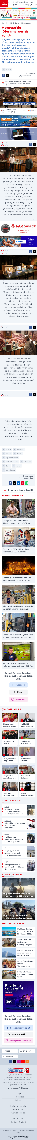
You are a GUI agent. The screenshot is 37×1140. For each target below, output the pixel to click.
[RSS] (27, 1061)
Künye (18, 1093)
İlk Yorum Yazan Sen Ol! (20, 490)
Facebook (20, 685)
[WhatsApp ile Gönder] (26, 483)
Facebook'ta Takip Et (20, 1028)
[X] (14, 1061)
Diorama (28, 462)
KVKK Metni (18, 1118)
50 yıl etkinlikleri (12, 462)
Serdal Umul (10, 470)
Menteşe (20, 449)
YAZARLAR (9, 1056)
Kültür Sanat (14, 23)
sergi (8, 466)
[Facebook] (10, 1061)
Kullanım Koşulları (18, 1106)
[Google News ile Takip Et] (31, 110)
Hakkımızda (18, 1097)
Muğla (8, 70)
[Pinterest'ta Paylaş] (22, 483)
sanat (19, 453)
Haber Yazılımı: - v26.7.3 (18, 1137)
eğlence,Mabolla (12, 458)
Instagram (20, 699)
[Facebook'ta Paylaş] (3, 75)
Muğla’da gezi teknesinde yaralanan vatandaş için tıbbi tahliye (21, 3)
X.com (20, 692)
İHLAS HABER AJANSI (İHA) (11, 111)
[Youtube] (23, 1061)
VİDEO (7, 1051)
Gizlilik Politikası (18, 1109)
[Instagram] (19, 1061)
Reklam (18, 1100)
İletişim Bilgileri (18, 1122)
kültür (8, 453)
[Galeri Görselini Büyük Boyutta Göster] (18, 159)
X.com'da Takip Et (20, 1034)
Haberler (5, 23)
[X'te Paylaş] (7, 75)
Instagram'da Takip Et (20, 1041)
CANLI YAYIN (27, 1051)
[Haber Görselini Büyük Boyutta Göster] (18, 97)
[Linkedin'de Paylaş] (18, 483)
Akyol (19, 466)
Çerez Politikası (18, 1113)
